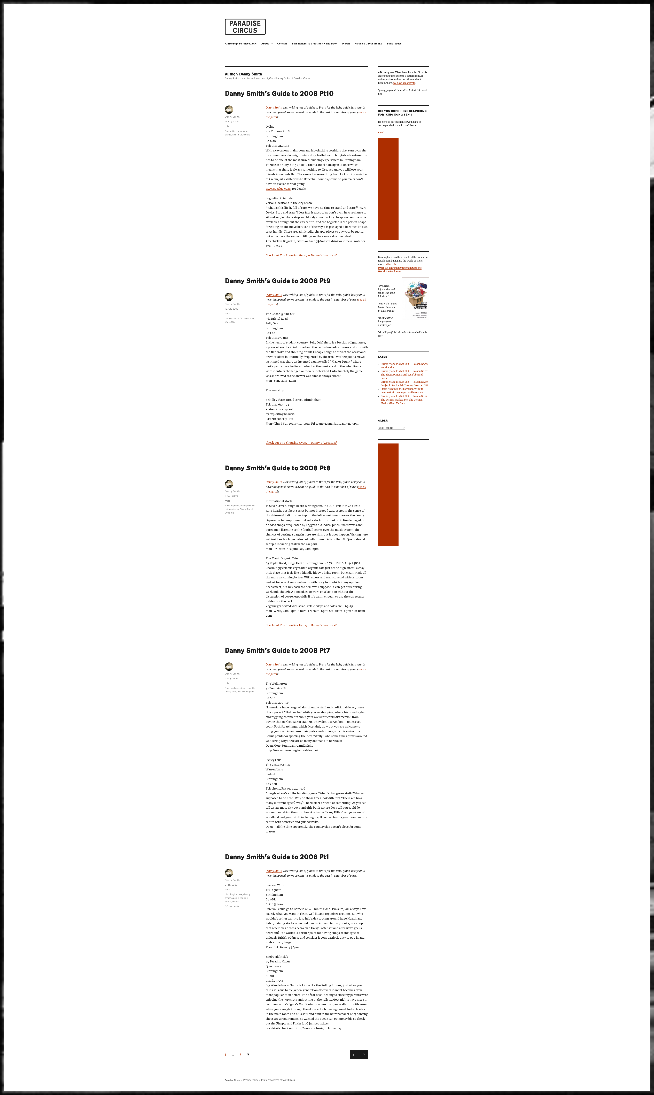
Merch (346, 43)
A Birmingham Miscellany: (240, 43)
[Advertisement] (389, 189)
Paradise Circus (232, 1080)
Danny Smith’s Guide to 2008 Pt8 (278, 468)
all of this (391, 264)
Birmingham (232, 505)
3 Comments (232, 906)
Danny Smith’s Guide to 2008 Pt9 (277, 281)
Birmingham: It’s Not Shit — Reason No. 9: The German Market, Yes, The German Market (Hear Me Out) (404, 400)
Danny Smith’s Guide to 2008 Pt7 (277, 650)
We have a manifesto (404, 83)
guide (235, 898)
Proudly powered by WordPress (278, 1080)
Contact (282, 43)
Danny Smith (274, 107)
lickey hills (230, 691)
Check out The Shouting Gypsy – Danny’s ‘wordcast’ (301, 255)
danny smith (232, 134)
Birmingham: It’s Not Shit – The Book (314, 43)
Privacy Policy (250, 1080)
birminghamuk (233, 894)
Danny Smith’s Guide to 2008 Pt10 (279, 93)
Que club (245, 134)
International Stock (235, 509)
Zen (232, 321)
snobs (235, 901)
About (265, 43)
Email (381, 132)
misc (227, 126)
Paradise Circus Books (368, 43)
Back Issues (394, 43)
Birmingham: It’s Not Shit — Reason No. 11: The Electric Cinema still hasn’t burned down (404, 375)
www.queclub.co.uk (278, 188)
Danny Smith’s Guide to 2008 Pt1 (277, 857)
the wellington (245, 691)
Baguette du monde (236, 131)
